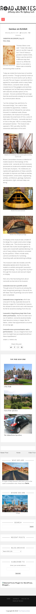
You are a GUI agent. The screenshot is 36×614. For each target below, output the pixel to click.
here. (27, 483)
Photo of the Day (18, 601)
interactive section (9, 265)
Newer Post (4, 453)
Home (18, 453)
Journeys (16, 598)
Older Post (32, 453)
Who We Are (25, 598)
